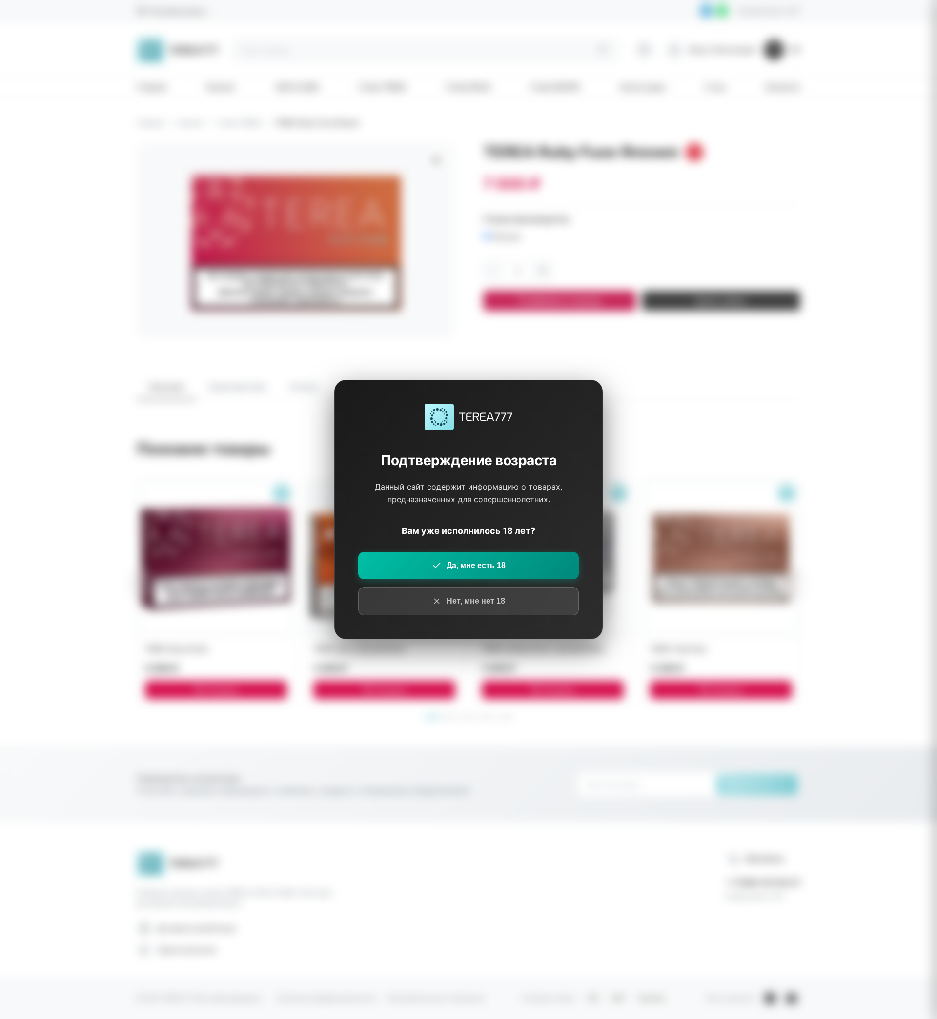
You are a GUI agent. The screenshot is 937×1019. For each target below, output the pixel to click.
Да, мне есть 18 (476, 565)
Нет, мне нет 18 (476, 601)
